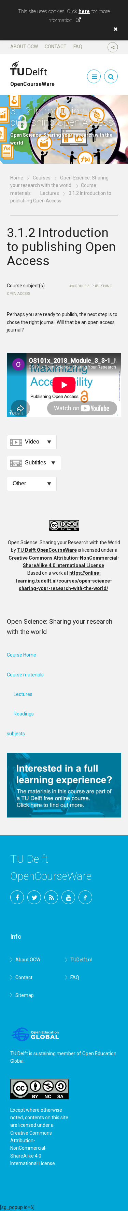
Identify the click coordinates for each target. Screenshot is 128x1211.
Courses (42, 177)
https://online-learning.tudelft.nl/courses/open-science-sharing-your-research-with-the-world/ (64, 580)
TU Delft (85, 897)
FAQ (77, 46)
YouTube (68, 897)
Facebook (17, 897)
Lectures (49, 193)
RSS (51, 897)
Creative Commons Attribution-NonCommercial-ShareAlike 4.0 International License (32, 1148)
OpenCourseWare (32, 81)
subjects (16, 733)
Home (16, 177)
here (84, 11)
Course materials (25, 674)
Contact (56, 46)
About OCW (24, 46)
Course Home (21, 655)
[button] (114, 29)
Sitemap (24, 995)
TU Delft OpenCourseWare (47, 550)
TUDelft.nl (81, 959)
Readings (24, 713)
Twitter (34, 897)
